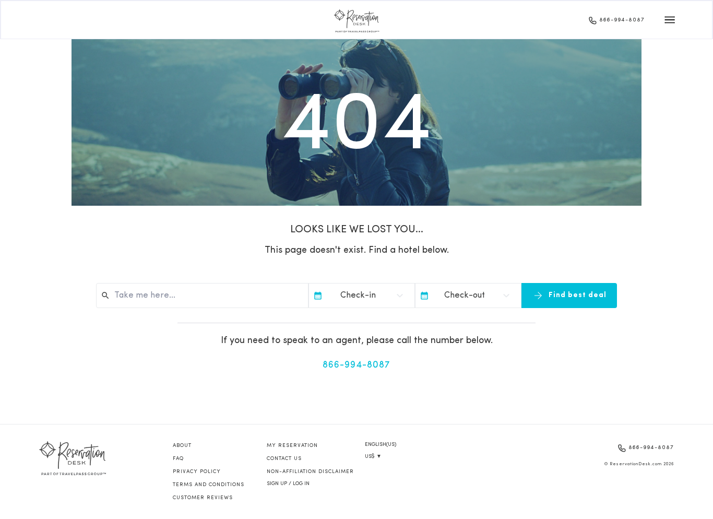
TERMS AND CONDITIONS (208, 485)
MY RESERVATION (292, 446)
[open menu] (669, 19)
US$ (373, 456)
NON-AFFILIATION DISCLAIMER (310, 472)
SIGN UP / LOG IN (288, 484)
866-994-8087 (622, 20)
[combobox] (207, 295)
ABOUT (182, 446)
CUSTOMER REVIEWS (203, 498)
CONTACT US (284, 459)
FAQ (178, 459)
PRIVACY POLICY (197, 472)
